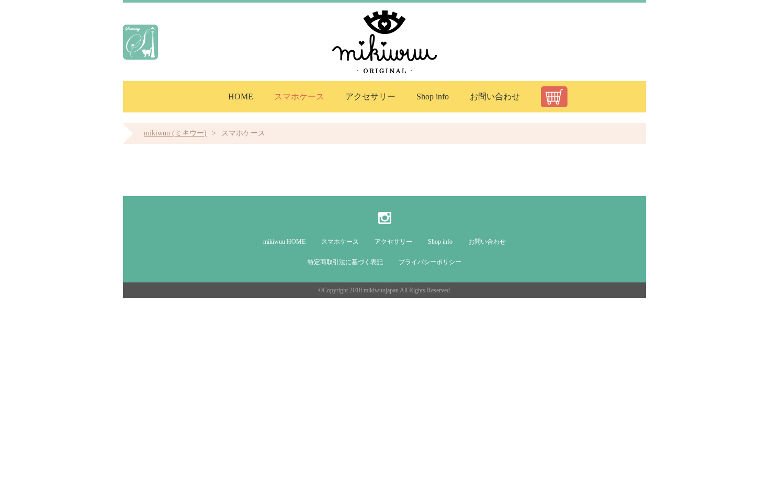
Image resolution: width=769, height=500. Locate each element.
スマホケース (299, 96)
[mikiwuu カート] (554, 96)
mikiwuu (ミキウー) (175, 133)
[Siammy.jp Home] (140, 42)
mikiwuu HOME (284, 241)
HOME (240, 96)
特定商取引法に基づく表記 (345, 262)
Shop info (432, 96)
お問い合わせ (495, 96)
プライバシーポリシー (430, 262)
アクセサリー (370, 96)
